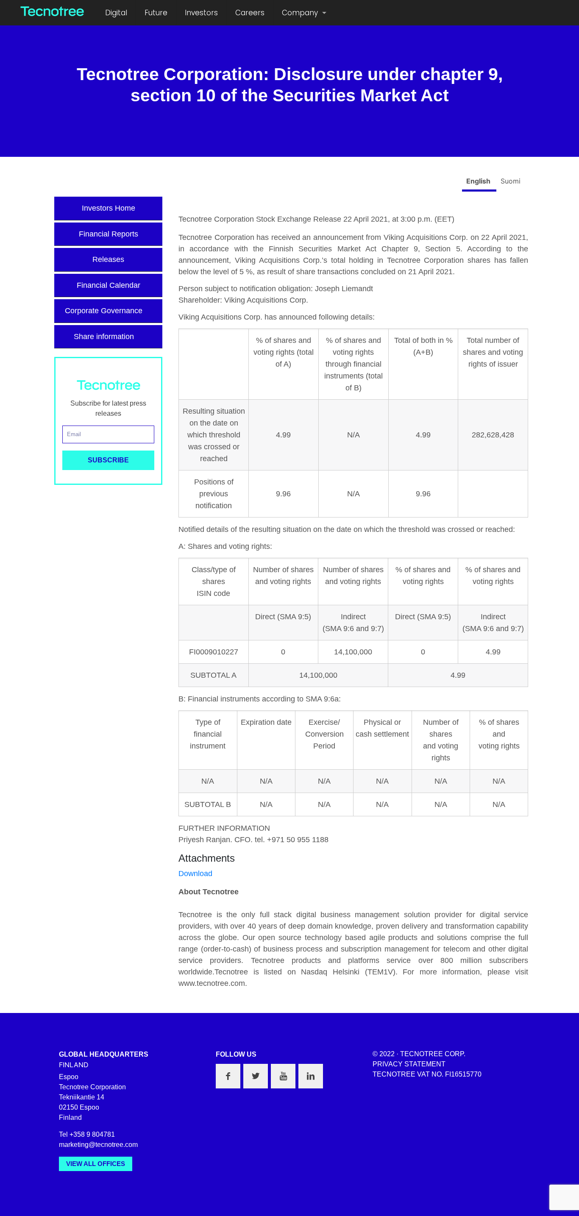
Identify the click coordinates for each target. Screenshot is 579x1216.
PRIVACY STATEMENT (409, 1064)
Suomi (511, 181)
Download (195, 873)
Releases (108, 259)
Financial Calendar (108, 285)
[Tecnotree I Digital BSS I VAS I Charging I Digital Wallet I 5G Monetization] (52, 10)
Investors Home (108, 208)
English (479, 181)
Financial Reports (108, 234)
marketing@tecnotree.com (98, 1144)
